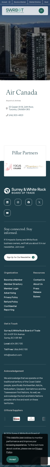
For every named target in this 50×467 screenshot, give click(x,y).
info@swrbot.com (13, 355)
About (46, 2)
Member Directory (35, 2)
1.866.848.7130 (21, 349)
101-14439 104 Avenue (14, 334)
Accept (12, 459)
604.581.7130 (16, 343)
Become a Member (20, 2)
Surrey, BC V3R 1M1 (13, 337)
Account (4, 2)
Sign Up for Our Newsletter (19, 257)
